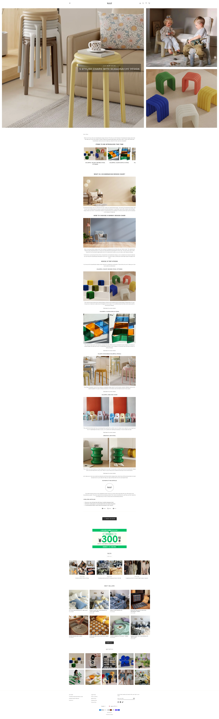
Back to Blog (110, 518)
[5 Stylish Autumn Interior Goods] (82, 567)
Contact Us (71, 700)
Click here (105, 308)
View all (109, 556)
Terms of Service (94, 696)
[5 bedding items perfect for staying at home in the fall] (109, 567)
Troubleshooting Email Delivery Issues (76, 696)
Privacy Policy (93, 702)
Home (84, 134)
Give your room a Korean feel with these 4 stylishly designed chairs (99, 502)
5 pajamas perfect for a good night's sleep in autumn (137, 578)
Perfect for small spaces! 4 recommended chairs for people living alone (100, 503)
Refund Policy (93, 698)
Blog (87, 134)
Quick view (79, 607)
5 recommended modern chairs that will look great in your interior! (99, 505)
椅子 (109, 65)
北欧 (107, 65)
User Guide (71, 694)
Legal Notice (93, 694)
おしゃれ (104, 65)
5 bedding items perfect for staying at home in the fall (109, 578)
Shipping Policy (94, 700)
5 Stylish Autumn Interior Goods (82, 578)
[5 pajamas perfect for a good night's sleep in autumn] (137, 567)
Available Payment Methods (74, 698)
